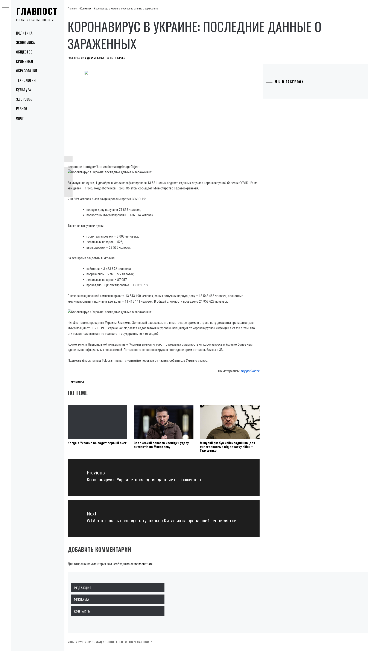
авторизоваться (141, 564)
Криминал (24, 61)
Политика (24, 33)
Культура (23, 89)
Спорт (21, 118)
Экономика (25, 42)
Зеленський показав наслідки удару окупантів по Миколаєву (161, 445)
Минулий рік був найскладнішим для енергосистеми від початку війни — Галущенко (227, 447)
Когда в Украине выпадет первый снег (97, 443)
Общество (24, 52)
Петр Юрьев (117, 57)
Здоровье (24, 99)
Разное (21, 108)
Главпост (36, 11)
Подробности (250, 371)
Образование (27, 70)
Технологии (26, 80)
